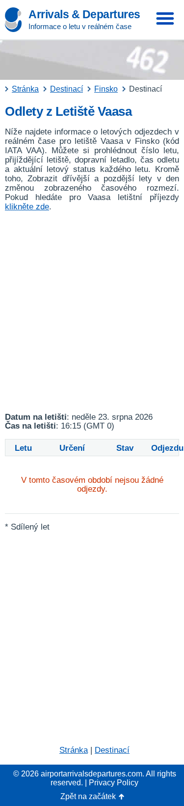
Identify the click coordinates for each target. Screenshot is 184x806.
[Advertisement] (92, 312)
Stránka (73, 750)
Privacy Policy (113, 782)
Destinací (112, 750)
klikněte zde (27, 206)
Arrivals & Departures (84, 14)
